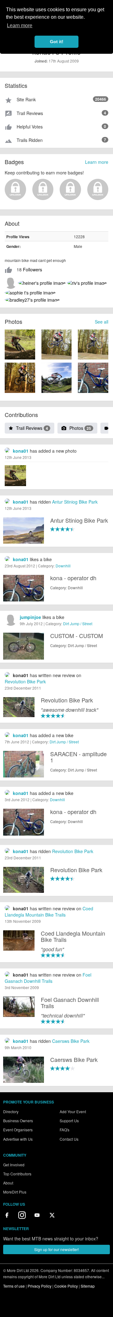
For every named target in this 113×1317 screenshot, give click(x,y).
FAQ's (64, 1129)
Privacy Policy (39, 1286)
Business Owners (18, 1120)
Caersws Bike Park (70, 1041)
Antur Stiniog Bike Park (75, 502)
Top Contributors (17, 1173)
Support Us (69, 1120)
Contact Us (69, 1139)
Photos (80, 428)
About (8, 1182)
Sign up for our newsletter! (56, 1249)
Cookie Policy (66, 1286)
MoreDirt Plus (14, 1191)
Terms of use (14, 1286)
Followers (32, 269)
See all (101, 322)
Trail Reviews (32, 428)
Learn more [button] (19, 25)
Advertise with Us (18, 1139)
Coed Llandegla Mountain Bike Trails (49, 911)
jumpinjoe (30, 617)
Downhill (63, 565)
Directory (11, 1111)
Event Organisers (18, 1129)
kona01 (21, 451)
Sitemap (88, 1286)
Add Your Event (73, 1111)
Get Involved (13, 1164)
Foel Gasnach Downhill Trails (48, 978)
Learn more (96, 162)
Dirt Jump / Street (77, 623)
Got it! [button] (56, 41)
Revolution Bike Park (25, 681)
